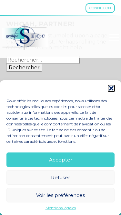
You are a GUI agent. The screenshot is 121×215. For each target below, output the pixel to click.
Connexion (100, 8)
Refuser (60, 177)
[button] (111, 88)
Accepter (60, 160)
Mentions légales (60, 208)
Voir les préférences (60, 195)
